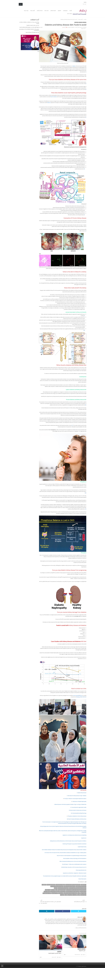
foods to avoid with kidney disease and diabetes (77, 888)
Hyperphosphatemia (61, 890)
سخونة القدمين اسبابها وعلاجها (54, 953)
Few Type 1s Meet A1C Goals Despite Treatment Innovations (75, 798)
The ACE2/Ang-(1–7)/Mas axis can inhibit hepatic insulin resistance (74, 864)
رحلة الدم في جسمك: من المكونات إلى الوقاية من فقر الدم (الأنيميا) (29, 22)
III (85, 89)
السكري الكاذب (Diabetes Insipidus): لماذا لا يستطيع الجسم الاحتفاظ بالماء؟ (29, 29)
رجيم (65, 895)
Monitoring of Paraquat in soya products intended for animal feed (74, 844)
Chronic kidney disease (51, 884)
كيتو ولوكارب (65, 10)
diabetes (74, 66)
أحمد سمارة (61, 893)
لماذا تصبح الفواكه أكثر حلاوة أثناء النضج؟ (32, 32)
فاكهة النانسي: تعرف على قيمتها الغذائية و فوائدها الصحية (29, 27)
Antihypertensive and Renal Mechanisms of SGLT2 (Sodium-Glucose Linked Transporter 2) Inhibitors (68, 841)
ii (74, 430)
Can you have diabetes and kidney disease (73, 884)
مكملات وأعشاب (40, 10)
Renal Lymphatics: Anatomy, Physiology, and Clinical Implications (74, 858)
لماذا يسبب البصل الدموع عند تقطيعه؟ (32, 25)
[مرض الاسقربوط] (74, 935)
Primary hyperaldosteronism (81, 870)
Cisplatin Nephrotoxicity (82, 847)
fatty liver (49, 102)
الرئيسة (70, 10)
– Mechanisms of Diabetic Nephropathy (79, 801)
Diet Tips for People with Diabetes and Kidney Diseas (76, 819)
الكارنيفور (59, 10)
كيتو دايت (62, 895)
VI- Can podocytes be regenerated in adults (78, 807)
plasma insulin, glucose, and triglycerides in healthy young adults (77, 831)
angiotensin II (83, 884)
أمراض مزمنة (32, 10)
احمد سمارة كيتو (54, 893)
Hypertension (83, 838)
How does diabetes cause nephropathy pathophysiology (76, 890)
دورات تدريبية (26, 10)
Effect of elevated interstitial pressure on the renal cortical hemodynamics (73, 861)
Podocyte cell (63, 891)
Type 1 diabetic (83, 893)
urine (79, 893)
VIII (85, 405)
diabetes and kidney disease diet (69, 886)
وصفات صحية (69, 13)
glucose (55, 888)
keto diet (52, 890)
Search (85, 2)
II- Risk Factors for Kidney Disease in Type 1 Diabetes (76, 795)
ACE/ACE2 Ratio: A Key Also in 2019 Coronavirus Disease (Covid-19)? (73, 867)
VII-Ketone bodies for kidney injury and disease (77, 810)
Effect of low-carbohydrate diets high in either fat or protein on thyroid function (53, 830)
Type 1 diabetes (46, 891)
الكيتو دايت (74, 895)
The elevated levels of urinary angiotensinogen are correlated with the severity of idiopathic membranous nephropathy (64, 876)
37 (72, 425)
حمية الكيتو (70, 895)
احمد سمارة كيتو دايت (46, 893)
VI (84, 315)
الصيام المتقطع (53, 10)
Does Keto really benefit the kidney (57, 886)
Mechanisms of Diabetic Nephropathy (72, 891)
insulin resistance (53, 96)
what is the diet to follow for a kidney (70, 893)
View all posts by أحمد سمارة (80, 928)
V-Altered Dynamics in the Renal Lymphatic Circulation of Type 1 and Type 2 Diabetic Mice (70, 804)
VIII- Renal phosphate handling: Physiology (78, 813)
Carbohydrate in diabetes (60, 884)
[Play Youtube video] (62, 775)
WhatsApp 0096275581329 (81, 697)
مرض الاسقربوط (82, 950)
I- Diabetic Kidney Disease (81, 793)
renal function (53, 891)
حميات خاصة (46, 10)
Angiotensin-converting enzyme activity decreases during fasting (74, 835)
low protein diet (83, 891)
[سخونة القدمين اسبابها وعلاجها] (50, 935)
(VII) (84, 330)
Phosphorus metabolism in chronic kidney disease (77, 816)
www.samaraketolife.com (77, 695)
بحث (20, 4)
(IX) (85, 509)
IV (85, 117)
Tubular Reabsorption (82, 879)
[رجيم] (79, 12)
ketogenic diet (47, 890)
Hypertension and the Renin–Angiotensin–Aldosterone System (74, 873)
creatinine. (44, 884)
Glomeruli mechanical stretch (63, 888)
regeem (58, 891)
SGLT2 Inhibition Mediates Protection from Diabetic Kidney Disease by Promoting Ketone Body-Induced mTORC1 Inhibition (64, 849)
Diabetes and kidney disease (81, 886)
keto (56, 890)
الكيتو (78, 895)
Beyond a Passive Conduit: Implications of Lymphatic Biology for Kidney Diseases (71, 855)
